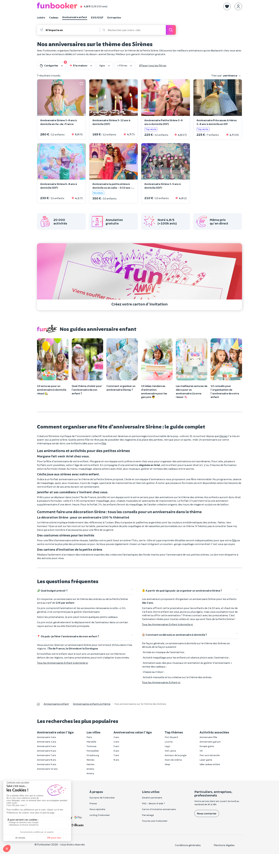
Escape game (207, 746)
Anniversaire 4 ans (46, 741)
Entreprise (114, 17)
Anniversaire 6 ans (46, 750)
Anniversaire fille (208, 737)
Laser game (206, 759)
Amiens (90, 768)
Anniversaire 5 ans (46, 746)
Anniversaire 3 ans (46, 737)
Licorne (169, 741)
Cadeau (53, 17)
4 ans (116, 741)
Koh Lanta (170, 750)
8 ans (116, 759)
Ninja (167, 764)
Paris (89, 737)
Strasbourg (93, 755)
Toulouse (91, 746)
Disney (223, 436)
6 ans (116, 750)
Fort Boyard (171, 737)
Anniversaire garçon (210, 741)
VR (201, 750)
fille (103, 443)
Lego (167, 746)
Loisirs (41, 17)
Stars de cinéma (173, 759)
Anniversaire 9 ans (46, 764)
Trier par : (224, 75)
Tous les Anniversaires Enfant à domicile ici (62, 662)
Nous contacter (207, 813)
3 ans (116, 737)
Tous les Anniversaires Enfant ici (161, 682)
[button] (227, 6)
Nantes (90, 764)
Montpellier (93, 750)
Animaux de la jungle (175, 755)
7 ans (116, 755)
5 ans (116, 746)
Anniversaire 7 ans (46, 755)
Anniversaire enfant (74, 17)
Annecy (90, 773)
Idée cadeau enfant (210, 764)
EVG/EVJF (97, 17)
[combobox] (72, 30)
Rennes (90, 759)
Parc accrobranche (210, 755)
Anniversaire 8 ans (46, 759)
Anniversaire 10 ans (47, 768)
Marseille (91, 741)
